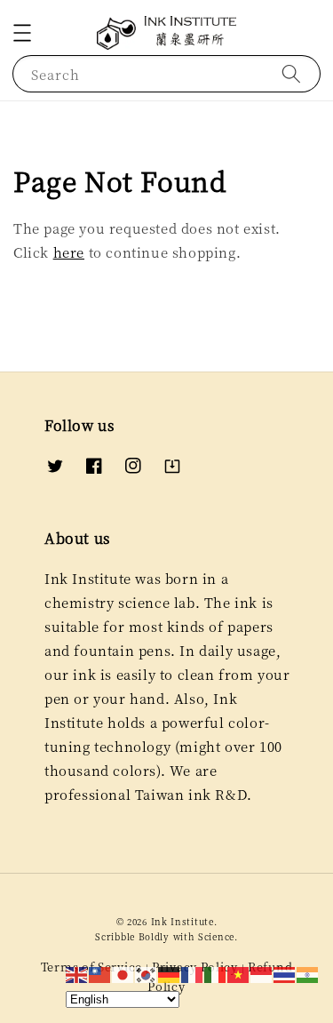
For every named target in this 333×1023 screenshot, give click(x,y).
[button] (22, 32)
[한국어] (146, 972)
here (68, 252)
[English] (77, 972)
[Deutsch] (169, 972)
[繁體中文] (100, 972)
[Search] (291, 73)
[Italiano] (215, 972)
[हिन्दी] (308, 972)
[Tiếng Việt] (238, 972)
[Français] (192, 972)
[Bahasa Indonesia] (262, 972)
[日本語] (123, 972)
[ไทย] (285, 972)
